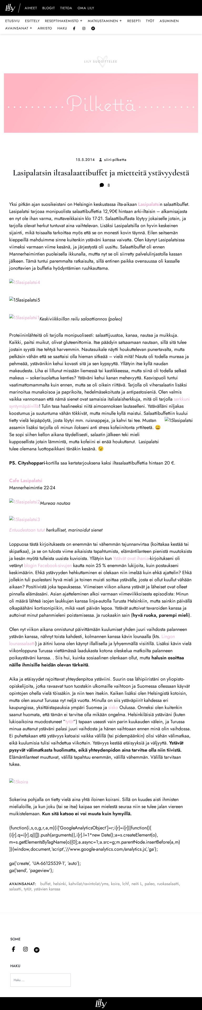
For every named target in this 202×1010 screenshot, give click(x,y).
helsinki (59, 884)
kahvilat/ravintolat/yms (88, 884)
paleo (149, 884)
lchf (125, 884)
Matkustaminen (105, 20)
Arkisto (45, 28)
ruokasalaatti (168, 884)
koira (115, 884)
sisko (113, 707)
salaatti (15, 889)
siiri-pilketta (115, 159)
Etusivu (12, 20)
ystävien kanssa (47, 889)
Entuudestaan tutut (27, 530)
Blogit (48, 8)
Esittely (32, 20)
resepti (134, 20)
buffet (45, 884)
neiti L (137, 884)
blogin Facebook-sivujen (48, 565)
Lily (101, 1003)
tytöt (69, 721)
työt (150, 20)
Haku (62, 28)
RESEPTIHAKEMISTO (64, 20)
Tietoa (66, 8)
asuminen (169, 20)
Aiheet (31, 8)
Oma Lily (86, 8)
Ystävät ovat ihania (131, 558)
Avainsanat (18, 28)
